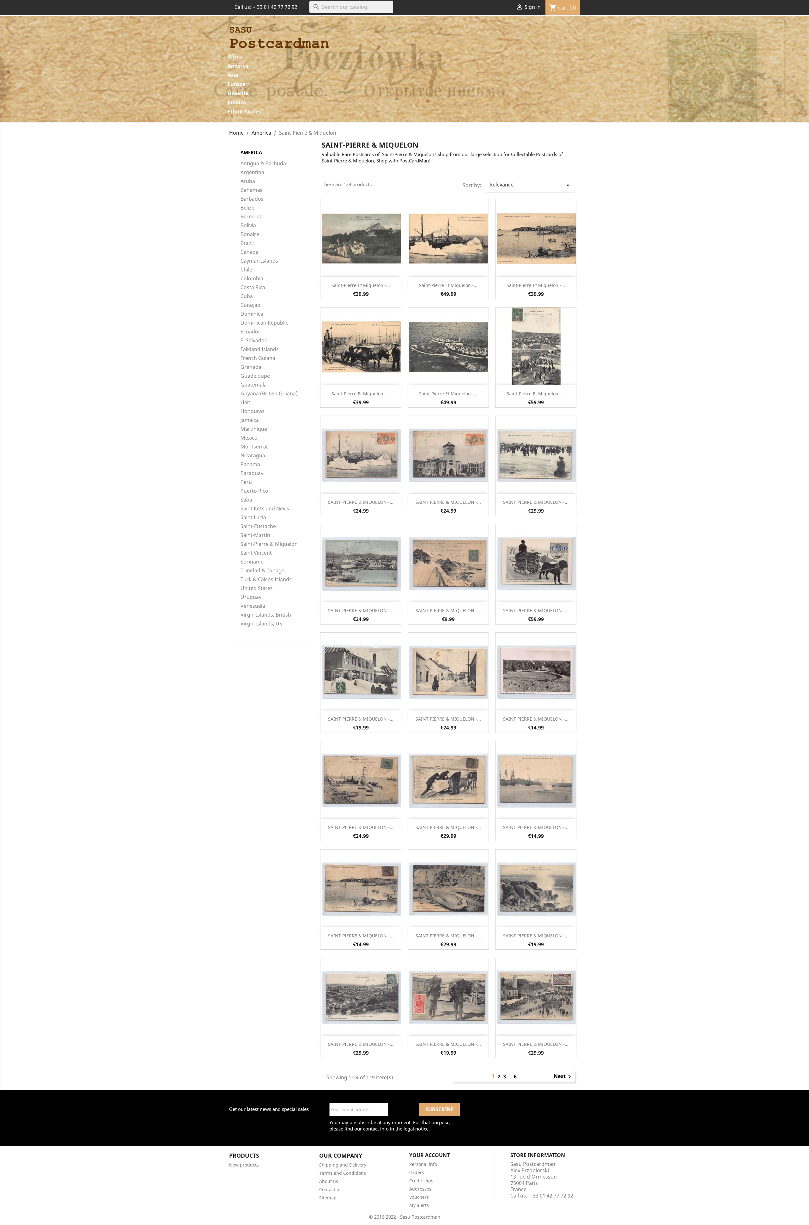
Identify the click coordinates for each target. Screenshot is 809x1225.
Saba (246, 500)
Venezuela (252, 606)
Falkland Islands (259, 349)
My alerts (419, 1205)
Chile (246, 269)
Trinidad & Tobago (262, 570)
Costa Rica (252, 287)
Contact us (330, 1189)
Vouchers (419, 1197)
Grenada (250, 367)
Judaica (237, 102)
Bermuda (251, 216)
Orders (416, 1172)
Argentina (252, 172)
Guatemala (253, 384)
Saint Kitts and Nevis (264, 508)
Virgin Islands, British (265, 615)
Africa (235, 56)
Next (563, 1077)
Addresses (420, 1189)
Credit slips (421, 1181)
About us (328, 1181)
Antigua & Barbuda (263, 163)
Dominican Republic (264, 323)
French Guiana (257, 358)
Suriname (252, 561)
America (238, 65)
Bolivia (248, 225)
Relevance (531, 185)
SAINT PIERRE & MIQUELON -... (360, 502)
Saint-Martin (255, 535)
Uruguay (250, 597)
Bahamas (251, 190)
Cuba (246, 296)
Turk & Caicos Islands (266, 579)
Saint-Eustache (258, 526)
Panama (250, 464)
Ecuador (250, 331)
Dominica (251, 314)
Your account (429, 1155)
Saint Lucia (253, 517)
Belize (247, 207)
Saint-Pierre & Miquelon (269, 544)
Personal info (423, 1164)
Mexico (249, 438)
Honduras (252, 411)
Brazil (247, 243)
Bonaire (249, 234)
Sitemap (328, 1198)
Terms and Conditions (342, 1173)
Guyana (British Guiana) (269, 393)
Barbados (252, 199)
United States (256, 588)
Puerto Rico (254, 491)
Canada (249, 252)
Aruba (247, 181)
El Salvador (253, 340)
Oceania (238, 93)
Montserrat (254, 446)
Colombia (251, 278)
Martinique (253, 429)
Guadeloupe (255, 376)
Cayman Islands (259, 261)
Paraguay (251, 473)
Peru (246, 482)
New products (244, 1165)
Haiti (246, 402)
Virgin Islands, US (261, 623)
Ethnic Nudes (244, 111)
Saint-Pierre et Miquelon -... (361, 285)
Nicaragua (252, 455)
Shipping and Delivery (342, 1165)
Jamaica (249, 420)
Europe (236, 84)
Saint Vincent (256, 553)
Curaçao (250, 305)
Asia (233, 74)
